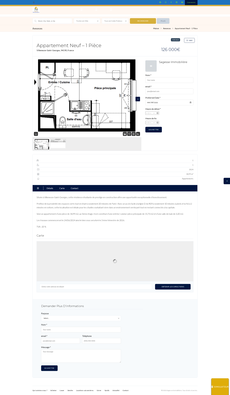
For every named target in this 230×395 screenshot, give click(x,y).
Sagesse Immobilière (173, 62)
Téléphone (87, 336)
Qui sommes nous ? (39, 390)
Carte (62, 188)
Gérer (99, 390)
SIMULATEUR (221, 386)
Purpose (45, 313)
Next (137, 99)
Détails (50, 188)
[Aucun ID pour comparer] (133, 134)
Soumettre (154, 130)
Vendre (70, 390)
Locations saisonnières (85, 390)
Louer (62, 390)
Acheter (53, 390)
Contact (74, 188)
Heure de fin (151, 118)
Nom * (148, 75)
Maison (156, 28)
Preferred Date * (153, 97)
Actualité (116, 390)
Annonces (167, 28)
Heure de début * (153, 109)
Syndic (107, 390)
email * (148, 86)
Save (190, 40)
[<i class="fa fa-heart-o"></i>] (129, 134)
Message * (46, 347)
